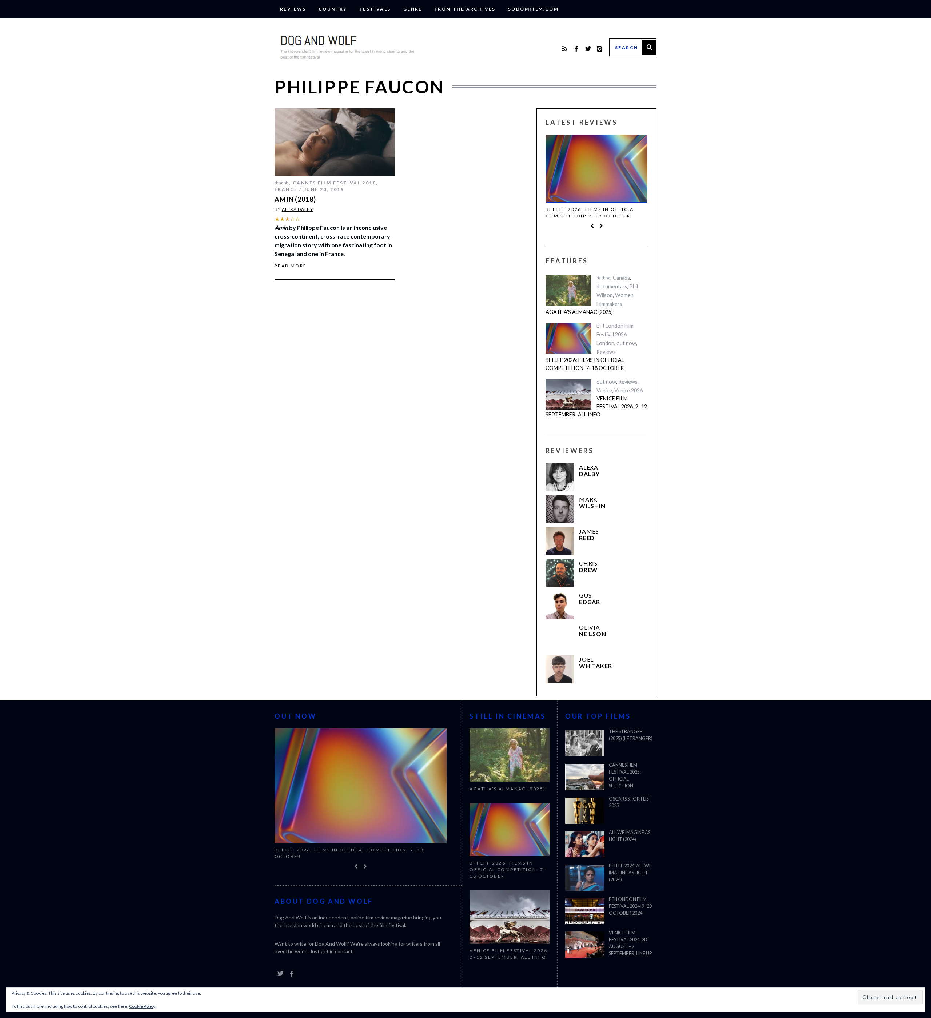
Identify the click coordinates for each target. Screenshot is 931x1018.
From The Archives (465, 9)
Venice (604, 390)
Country (333, 9)
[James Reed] (560, 541)
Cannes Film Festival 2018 (334, 182)
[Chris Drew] (560, 573)
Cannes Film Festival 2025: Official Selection (625, 775)
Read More (291, 266)
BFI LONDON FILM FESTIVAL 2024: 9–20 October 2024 (630, 906)
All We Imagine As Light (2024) (629, 836)
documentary (611, 286)
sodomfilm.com (533, 9)
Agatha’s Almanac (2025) (579, 312)
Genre (412, 9)
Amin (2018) (295, 199)
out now (626, 343)
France (286, 189)
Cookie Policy (142, 1006)
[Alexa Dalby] (560, 477)
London (605, 343)
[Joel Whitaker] (560, 669)
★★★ (282, 182)
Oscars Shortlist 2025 (630, 802)
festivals (375, 9)
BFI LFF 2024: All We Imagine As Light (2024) (630, 872)
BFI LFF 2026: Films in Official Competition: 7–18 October (591, 213)
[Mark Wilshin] (560, 509)
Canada (621, 278)
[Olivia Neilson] (560, 637)
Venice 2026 (628, 390)
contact (344, 951)
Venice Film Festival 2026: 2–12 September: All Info (596, 406)
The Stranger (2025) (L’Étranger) (630, 735)
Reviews (293, 9)
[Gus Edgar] (560, 605)
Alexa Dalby (297, 209)
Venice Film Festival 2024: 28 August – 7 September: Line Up (630, 943)
